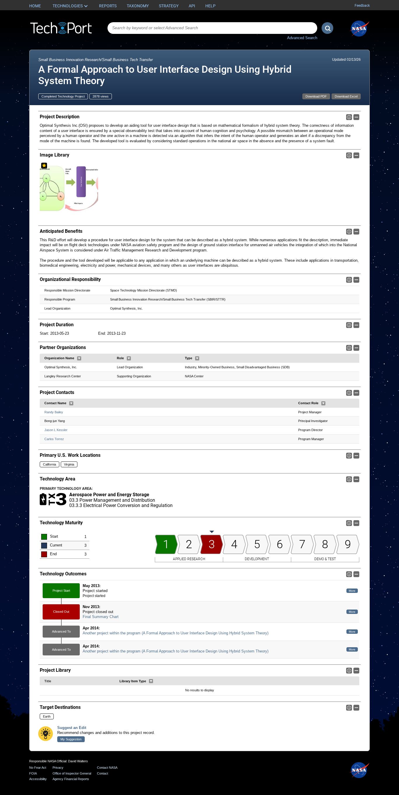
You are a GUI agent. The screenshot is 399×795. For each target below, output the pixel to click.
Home (35, 6)
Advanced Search (302, 38)
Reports (108, 6)
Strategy (168, 6)
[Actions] (79, 358)
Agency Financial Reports (71, 779)
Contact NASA (107, 767)
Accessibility (38, 779)
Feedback (362, 6)
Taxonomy (138, 6)
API (192, 6)
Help (210, 6)
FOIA (33, 773)
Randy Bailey (53, 412)
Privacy (58, 767)
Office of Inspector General (72, 773)
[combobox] (212, 28)
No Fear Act (37, 767)
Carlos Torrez (54, 439)
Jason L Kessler (55, 430)
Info (349, 117)
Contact (102, 773)
